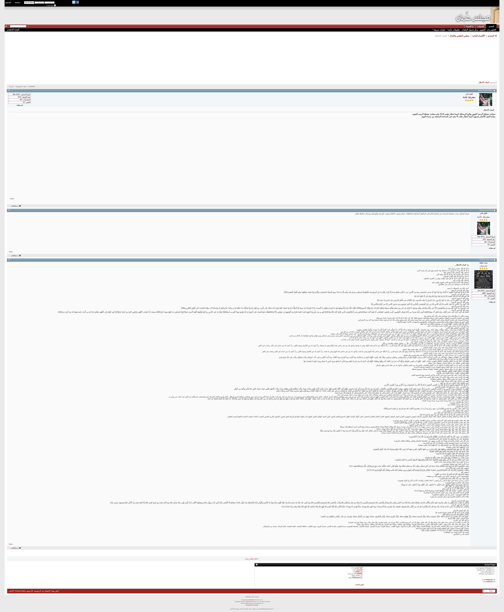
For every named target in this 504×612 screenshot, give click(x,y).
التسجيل (8, 2)
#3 (9, 260)
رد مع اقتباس (14, 206)
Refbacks (490, 581)
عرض (12, 86)
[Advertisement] (407, 13)
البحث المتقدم (13, 29)
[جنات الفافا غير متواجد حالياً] (483, 279)
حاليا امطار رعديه (251, 559)
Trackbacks (356, 577)
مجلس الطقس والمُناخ (459, 36)
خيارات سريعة (439, 30)
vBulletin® (252, 600)
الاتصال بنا (46, 591)
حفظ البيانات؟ (50, 5)
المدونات (480, 26)
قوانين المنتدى (359, 584)
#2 (9, 210)
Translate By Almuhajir (252, 605)
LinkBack (32, 86)
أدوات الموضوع (21, 86)
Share (12, 198)
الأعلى (11, 591)
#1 (9, 90)
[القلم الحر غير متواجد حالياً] (486, 99)
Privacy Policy (20, 591)
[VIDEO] (359, 573)
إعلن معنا (55, 591)
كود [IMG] (359, 571)
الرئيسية (37, 591)
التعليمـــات (491, 30)
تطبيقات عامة (454, 30)
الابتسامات (359, 570)
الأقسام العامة (478, 36)
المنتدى (491, 26)
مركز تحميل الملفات (469, 30)
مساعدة (17, 2)
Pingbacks (489, 579)
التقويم (482, 30)
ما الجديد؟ (470, 26)
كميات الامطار (484, 83)
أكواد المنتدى (358, 568)
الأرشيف (29, 591)
